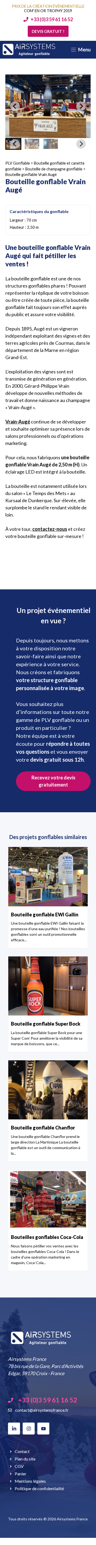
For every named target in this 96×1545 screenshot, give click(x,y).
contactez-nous (49, 529)
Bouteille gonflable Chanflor (43, 1128)
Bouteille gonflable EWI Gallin (44, 914)
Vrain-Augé (17, 422)
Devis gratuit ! (48, 31)
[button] (32, 144)
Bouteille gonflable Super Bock (45, 1024)
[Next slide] (81, 106)
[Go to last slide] (15, 106)
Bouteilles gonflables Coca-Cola (47, 1237)
